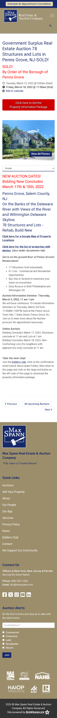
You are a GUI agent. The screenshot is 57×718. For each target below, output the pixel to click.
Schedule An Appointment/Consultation (29, 3)
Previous (11, 403)
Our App (7, 511)
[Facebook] (4, 594)
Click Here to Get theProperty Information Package (28, 104)
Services (7, 517)
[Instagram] (16, 594)
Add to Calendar (14, 90)
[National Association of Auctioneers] (10, 675)
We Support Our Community (20, 550)
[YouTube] (22, 594)
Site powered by (16, 712)
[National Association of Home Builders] (42, 675)
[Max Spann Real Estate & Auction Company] (23, 15)
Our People (9, 504)
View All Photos (40, 153)
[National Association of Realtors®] (46, 689)
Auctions (8, 485)
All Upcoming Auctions (37, 403)
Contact (7, 544)
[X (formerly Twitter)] (10, 594)
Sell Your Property (13, 491)
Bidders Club (10, 537)
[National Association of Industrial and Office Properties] (16, 689)
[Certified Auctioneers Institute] (24, 675)
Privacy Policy (11, 524)
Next (48, 409)
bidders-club (19, 362)
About (6, 498)
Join (6, 655)
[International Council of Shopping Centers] (34, 689)
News (6, 531)
